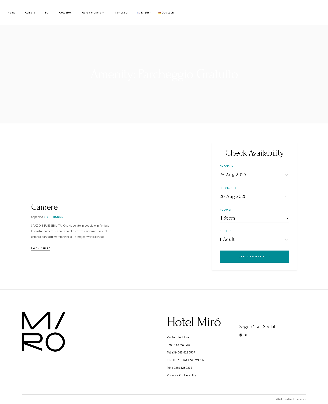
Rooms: (225, 209)
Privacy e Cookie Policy (181, 375)
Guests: (226, 231)
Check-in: (227, 166)
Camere (44, 207)
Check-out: (229, 188)
